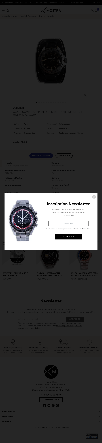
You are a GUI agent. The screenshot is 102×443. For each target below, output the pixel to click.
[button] (94, 197)
